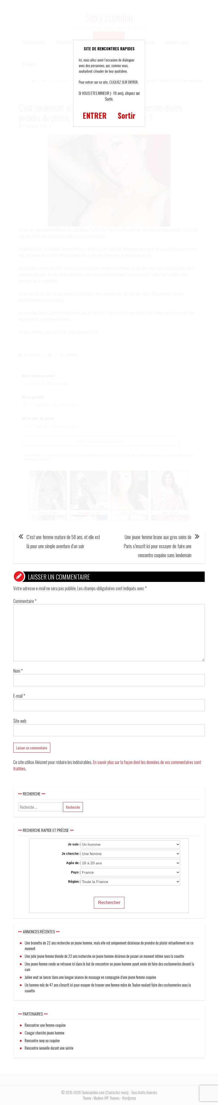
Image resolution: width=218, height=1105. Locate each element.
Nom (18, 671)
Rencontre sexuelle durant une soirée (49, 1048)
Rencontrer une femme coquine (45, 1025)
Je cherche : (71, 854)
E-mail (19, 696)
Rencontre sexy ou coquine (42, 1040)
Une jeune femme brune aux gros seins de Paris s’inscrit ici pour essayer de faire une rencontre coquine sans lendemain (157, 545)
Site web (19, 721)
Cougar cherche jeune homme (44, 1033)
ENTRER (95, 115)
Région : (74, 882)
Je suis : (74, 844)
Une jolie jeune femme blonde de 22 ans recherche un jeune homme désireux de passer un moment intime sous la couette (104, 956)
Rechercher (109, 902)
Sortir (126, 115)
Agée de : (73, 863)
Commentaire (24, 601)
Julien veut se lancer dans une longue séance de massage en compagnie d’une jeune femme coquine (90, 977)
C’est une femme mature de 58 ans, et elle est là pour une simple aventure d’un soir (63, 541)
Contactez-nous (116, 1092)
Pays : (76, 872)
